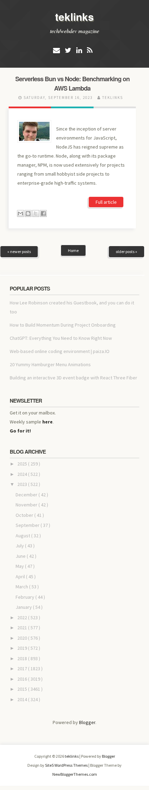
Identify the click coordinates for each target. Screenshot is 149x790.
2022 (22, 617)
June (21, 556)
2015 (22, 689)
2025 (22, 464)
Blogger (87, 722)
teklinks (74, 16)
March (22, 586)
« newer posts (19, 251)
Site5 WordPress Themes (66, 765)
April (21, 576)
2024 (22, 474)
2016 (22, 679)
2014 (22, 699)
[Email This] (20, 213)
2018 (22, 658)
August (23, 535)
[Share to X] (35, 213)
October (25, 515)
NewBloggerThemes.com (74, 774)
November (27, 505)
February (25, 597)
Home (73, 250)
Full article (106, 202)
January (24, 607)
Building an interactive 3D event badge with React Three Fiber (73, 378)
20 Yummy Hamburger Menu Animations (50, 364)
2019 (22, 648)
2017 (22, 668)
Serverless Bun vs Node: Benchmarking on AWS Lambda (72, 83)
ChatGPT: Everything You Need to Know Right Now (61, 338)
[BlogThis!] (28, 213)
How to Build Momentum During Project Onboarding (63, 325)
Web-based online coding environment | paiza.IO (59, 351)
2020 (22, 638)
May (20, 566)
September (28, 525)
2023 (22, 484)
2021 (22, 627)
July (20, 546)
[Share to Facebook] (43, 213)
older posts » (126, 251)
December (27, 494)
